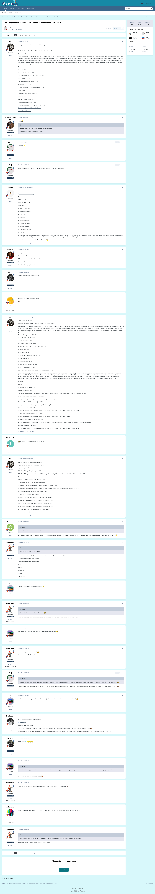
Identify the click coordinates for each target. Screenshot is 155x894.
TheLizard (10, 438)
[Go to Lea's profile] (10, 588)
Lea (10, 583)
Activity (12, 8)
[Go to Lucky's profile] (5, 28)
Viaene (10, 187)
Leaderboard (30, 8)
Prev (7, 35)
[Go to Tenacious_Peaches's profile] (10, 125)
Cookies (80, 888)
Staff (10, 12)
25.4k (10, 288)
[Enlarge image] (22, 121)
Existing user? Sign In (146, 3)
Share (109, 28)
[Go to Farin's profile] (10, 277)
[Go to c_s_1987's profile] (10, 527)
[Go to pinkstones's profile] (10, 812)
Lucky (11, 27)
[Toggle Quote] (20, 125)
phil (10, 41)
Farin (10, 272)
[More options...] (122, 41)
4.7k (11, 821)
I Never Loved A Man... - (24, 111)
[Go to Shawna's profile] (10, 255)
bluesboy (10, 295)
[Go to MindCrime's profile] (10, 548)
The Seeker (10, 716)
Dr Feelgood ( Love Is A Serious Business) (29, 108)
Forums (4, 12)
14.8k (11, 265)
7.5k (11, 55)
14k (11, 158)
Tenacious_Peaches (10, 118)
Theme (74, 888)
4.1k (11, 309)
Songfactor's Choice (21, 29)
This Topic (144, 8)
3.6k (11, 201)
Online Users (18, 12)
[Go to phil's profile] (10, 47)
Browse (5, 8)
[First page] (4, 35)
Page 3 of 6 (36, 35)
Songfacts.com (20, 8)
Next (26, 35)
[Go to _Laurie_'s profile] (10, 743)
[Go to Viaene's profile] (10, 193)
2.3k (11, 535)
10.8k (11, 135)
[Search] (151, 8)
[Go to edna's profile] (130, 38)
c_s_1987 (10, 521)
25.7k (10, 558)
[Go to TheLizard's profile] (10, 443)
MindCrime (10, 542)
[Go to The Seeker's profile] (10, 721)
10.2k (11, 452)
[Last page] (29, 35)
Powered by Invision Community (77, 891)
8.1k (11, 597)
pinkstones (10, 807)
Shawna (10, 249)
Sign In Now (64, 869)
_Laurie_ (10, 738)
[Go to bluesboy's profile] (10, 300)
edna (134, 37)
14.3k (11, 730)
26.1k (11, 754)
